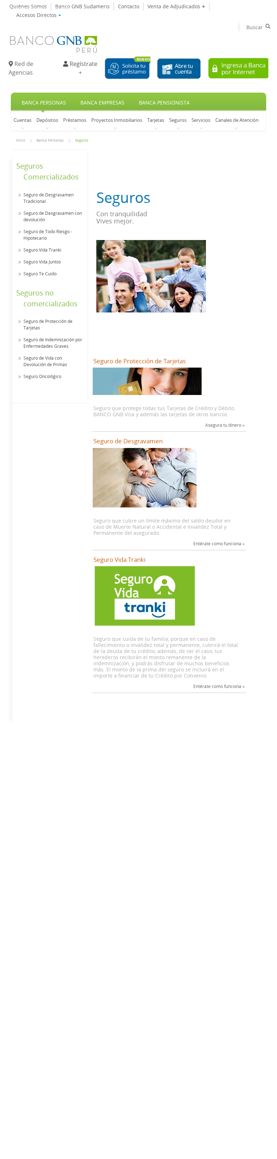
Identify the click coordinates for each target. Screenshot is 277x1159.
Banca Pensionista (164, 102)
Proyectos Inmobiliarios (116, 120)
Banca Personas (44, 102)
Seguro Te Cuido (40, 273)
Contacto (128, 6)
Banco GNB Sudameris (82, 6)
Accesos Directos (37, 13)
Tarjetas (155, 120)
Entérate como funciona (219, 543)
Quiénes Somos (28, 6)
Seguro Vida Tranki (42, 250)
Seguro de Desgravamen (128, 441)
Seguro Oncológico (42, 376)
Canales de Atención (237, 120)
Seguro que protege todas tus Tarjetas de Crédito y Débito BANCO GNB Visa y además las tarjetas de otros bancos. (163, 411)
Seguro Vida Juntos (42, 262)
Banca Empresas (102, 102)
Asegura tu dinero (225, 425)
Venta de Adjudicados (175, 6)
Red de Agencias (21, 68)
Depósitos (47, 120)
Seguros (177, 120)
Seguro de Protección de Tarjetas (139, 361)
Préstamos (74, 120)
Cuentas (22, 120)
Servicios (201, 120)
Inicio (20, 140)
